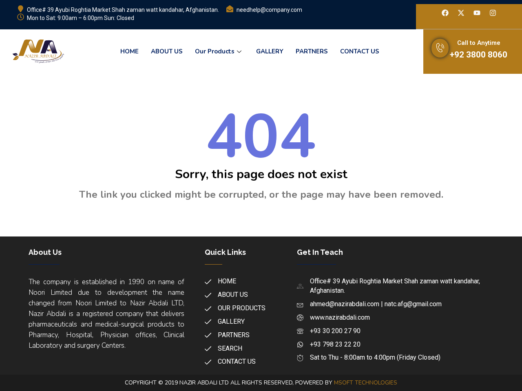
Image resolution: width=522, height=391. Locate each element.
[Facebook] (445, 13)
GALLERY (269, 51)
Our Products (214, 51)
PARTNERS (312, 51)
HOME (129, 51)
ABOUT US (167, 51)
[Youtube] (477, 13)
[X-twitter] (461, 13)
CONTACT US (359, 51)
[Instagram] (493, 13)
